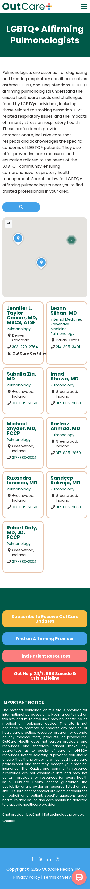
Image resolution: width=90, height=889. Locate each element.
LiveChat (33, 814)
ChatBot (9, 820)
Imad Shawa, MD (65, 376)
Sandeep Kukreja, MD (65, 480)
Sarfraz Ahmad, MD (65, 426)
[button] (71, 240)
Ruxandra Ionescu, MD (22, 480)
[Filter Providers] (21, 207)
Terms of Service (60, 877)
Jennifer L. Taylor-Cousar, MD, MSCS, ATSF (22, 315)
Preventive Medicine (60, 326)
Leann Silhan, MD (64, 310)
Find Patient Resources (45, 656)
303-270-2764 (25, 346)
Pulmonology (19, 328)
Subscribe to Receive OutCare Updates (45, 619)
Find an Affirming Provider (45, 639)
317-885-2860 (24, 403)
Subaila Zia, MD (21, 376)
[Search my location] (8, 224)
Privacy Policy (26, 877)
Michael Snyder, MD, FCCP (22, 428)
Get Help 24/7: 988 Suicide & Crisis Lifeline (45, 676)
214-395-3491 (68, 346)
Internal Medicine (66, 319)
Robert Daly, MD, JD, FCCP (22, 532)
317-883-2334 (24, 457)
